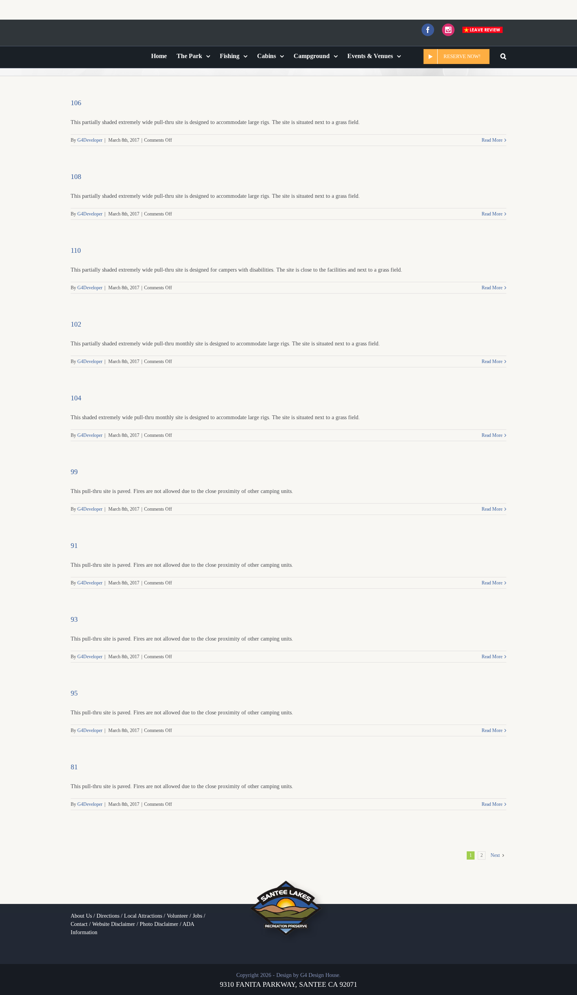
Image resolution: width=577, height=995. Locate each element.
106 (76, 101)
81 (74, 765)
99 (74, 470)
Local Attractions (143, 914)
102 (76, 322)
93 (74, 617)
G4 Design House (319, 973)
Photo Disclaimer (159, 922)
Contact (79, 922)
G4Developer (89, 138)
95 (74, 691)
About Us (81, 914)
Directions (108, 914)
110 (76, 248)
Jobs (197, 914)
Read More (492, 138)
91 (74, 544)
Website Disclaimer (113, 922)
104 (76, 396)
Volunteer (177, 914)
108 (76, 175)
